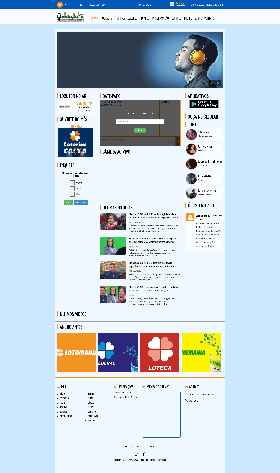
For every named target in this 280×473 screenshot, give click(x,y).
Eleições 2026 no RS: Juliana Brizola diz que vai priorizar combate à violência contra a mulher (153, 240)
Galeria (132, 18)
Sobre (198, 18)
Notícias (120, 18)
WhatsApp (193, 401)
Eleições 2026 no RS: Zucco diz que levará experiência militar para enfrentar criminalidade (152, 265)
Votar (68, 202)
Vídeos (91, 402)
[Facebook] (144, 454)
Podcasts (106, 18)
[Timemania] (201, 347)
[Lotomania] (76, 347)
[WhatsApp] (136, 454)
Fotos (90, 398)
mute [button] (66, 5)
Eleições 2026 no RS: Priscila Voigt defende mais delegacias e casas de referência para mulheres (154, 216)
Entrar (141, 130)
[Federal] (118, 347)
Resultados (81, 202)
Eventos (176, 18)
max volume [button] (81, 5)
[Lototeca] (159, 347)
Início (94, 18)
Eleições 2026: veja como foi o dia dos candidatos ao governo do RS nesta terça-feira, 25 (154, 289)
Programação (160, 18)
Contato (209, 18)
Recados (144, 18)
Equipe (188, 18)
